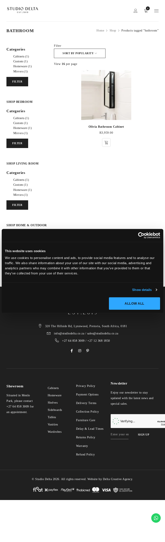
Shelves (53, 402)
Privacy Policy (85, 386)
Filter (57, 45)
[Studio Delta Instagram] (79, 350)
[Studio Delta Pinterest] (87, 350)
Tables (52, 417)
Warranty (82, 446)
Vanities (53, 424)
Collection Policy (87, 411)
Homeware (22, 66)
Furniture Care (85, 420)
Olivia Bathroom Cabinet (106, 126)
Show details (142, 290)
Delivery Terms (86, 403)
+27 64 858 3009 (17, 406)
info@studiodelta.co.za (69, 333)
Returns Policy (85, 437)
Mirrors (20, 71)
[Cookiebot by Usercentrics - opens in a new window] (141, 235)
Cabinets (21, 56)
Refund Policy (85, 454)
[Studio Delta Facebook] (72, 350)
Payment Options (87, 394)
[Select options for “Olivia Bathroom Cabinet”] (106, 142)
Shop (113, 30)
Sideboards (55, 410)
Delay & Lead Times (90, 428)
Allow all (134, 303)
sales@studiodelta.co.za (102, 333)
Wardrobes (55, 431)
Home (100, 30)
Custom (20, 61)
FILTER (17, 81)
